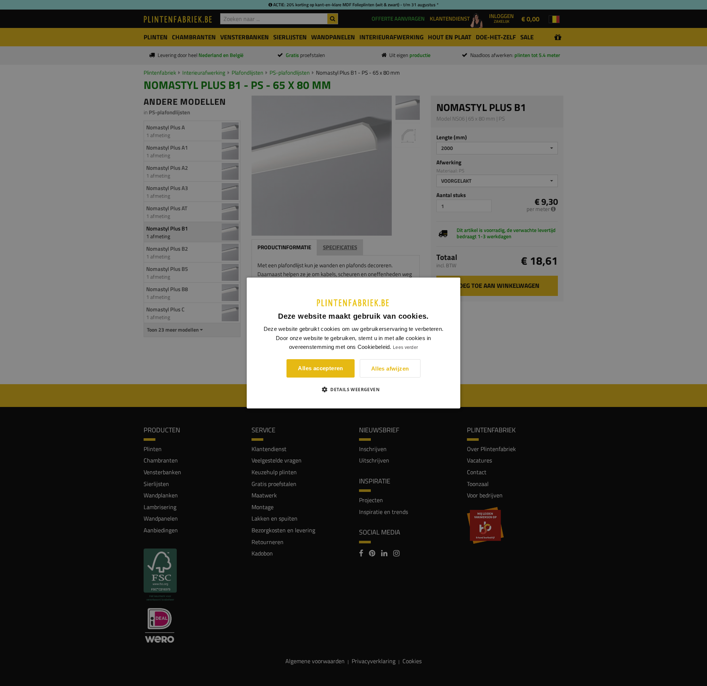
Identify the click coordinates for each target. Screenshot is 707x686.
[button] (353, 389)
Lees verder (405, 347)
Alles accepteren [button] (320, 368)
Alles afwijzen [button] (390, 368)
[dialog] (353, 343)
